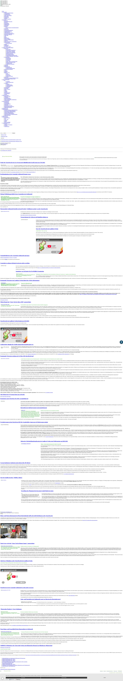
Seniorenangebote (7, 100)
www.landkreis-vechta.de (49, 392)
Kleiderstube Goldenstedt (8, 34)
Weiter (13, 669)
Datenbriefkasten (6, 24)
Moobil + (5, 37)
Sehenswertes (6, 48)
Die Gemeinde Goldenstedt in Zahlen (8, 662)
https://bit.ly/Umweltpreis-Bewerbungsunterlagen (89, 520)
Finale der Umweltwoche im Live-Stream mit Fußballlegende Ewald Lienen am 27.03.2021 (22, 162)
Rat (4, 80)
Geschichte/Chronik (7, 14)
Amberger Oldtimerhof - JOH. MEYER (12, 56)
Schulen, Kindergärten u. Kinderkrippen (10, 41)
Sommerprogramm (7, 42)
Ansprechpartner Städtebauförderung (9, 111)
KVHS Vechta (8, 75)
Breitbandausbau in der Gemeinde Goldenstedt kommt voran (15, 174)
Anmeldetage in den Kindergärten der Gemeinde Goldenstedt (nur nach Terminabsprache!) (16, 665)
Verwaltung (6, 83)
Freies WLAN (6, 29)
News (5, 118)
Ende (14, 669)
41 (10, 669)
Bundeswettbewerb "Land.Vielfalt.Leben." (8, 666)
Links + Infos (6, 119)
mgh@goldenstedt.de (71, 595)
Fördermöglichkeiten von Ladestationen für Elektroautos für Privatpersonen (13, 658)
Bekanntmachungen (7, 92)
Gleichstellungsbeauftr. (9, 85)
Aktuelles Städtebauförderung (8, 112)
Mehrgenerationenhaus (7, 98)
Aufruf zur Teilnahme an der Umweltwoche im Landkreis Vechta (16, 560)
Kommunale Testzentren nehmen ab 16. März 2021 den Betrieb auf (16, 356)
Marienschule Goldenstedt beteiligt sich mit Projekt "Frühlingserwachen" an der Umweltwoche (24, 209)
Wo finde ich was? (5, 108)
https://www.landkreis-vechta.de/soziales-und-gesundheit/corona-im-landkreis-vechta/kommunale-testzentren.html (98, 294)
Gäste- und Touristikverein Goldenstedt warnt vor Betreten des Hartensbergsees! (41, 599)
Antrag (30, 484)
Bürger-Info (6, 20)
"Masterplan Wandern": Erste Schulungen (11, 609)
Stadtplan (5, 44)
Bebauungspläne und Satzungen (9, 106)
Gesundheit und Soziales (8, 31)
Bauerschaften (6, 16)
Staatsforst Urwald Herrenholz (10, 52)
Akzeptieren (64, 677)
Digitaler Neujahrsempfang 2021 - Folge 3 (8, 660)
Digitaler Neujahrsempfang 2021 (7, 663)
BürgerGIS (6, 22)
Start (3, 11)
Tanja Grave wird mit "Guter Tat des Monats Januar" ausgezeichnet (17, 543)
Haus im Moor (8, 49)
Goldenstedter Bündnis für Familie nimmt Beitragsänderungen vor (16, 344)
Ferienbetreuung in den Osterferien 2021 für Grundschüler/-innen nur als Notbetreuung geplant (24, 422)
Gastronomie (6, 65)
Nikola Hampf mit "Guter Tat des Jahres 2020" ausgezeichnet (15, 302)
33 (4, 669)
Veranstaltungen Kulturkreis (8, 69)
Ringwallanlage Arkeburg (10, 54)
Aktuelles (5, 123)
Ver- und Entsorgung (7, 46)
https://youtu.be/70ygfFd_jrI (31, 172)
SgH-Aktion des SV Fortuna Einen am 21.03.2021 (12, 394)
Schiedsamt (6, 40)
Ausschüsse (8, 81)
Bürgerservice (4, 19)
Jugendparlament (6, 87)
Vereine (5, 70)
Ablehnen (23, 677)
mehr (105, 677)
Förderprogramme (7, 117)
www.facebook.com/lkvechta (15, 172)
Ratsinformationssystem (9, 82)
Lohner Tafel (6, 35)
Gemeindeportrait (7, 13)
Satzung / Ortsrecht (7, 89)
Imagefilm (5, 18)
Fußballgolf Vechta (9, 63)
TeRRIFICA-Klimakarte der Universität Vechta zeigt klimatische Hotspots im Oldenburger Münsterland (26, 645)
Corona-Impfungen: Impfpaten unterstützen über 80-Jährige (15, 462)
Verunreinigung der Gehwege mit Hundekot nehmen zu (34, 217)
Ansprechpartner (6, 126)
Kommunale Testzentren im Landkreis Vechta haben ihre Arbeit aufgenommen (19, 280)
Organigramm (8, 86)
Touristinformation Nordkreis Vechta (9, 78)
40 (9, 669)
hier (6, 259)
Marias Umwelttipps (7, 122)
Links (5, 36)
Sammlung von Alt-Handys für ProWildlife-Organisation (30, 271)
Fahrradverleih (8, 59)
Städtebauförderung (5, 109)
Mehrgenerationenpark (9, 53)
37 (7, 669)
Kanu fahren (8, 60)
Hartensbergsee (8, 58)
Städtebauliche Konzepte (8, 107)
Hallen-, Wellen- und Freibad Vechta (11, 61)
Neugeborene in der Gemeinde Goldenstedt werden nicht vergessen (16, 587)
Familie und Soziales (5, 95)
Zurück (3, 669)
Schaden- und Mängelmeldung (9, 39)
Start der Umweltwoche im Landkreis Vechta (47, 228)
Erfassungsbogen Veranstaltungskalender (12, 27)
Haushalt (5, 94)
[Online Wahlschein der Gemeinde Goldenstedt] (4, 136)
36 (6, 669)
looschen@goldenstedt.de (49, 436)
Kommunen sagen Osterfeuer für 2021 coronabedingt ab (14, 398)
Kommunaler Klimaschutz (8, 105)
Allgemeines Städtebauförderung (9, 113)
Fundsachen (6, 28)
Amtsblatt (5, 91)
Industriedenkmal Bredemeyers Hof (11, 55)
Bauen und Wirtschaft (5, 101)
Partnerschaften (6, 17)
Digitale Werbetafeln (7, 115)
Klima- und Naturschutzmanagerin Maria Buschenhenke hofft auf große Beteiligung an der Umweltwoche (26, 515)
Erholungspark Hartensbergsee (10, 50)
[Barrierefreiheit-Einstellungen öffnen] (121, 342)
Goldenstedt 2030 (5, 116)
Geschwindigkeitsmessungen (8, 30)
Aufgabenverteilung (9, 84)
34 (5, 669)
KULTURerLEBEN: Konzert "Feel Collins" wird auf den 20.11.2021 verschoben (14, 661)
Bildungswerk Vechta (9, 76)
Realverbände (6, 88)
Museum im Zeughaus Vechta (10, 62)
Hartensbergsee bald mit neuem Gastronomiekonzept (34, 407)
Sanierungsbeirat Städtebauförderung (9, 110)
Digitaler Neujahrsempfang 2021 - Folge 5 (8, 659)
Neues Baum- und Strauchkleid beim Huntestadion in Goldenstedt (16, 629)
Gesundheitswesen (7, 97)
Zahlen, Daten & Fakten (8, 15)
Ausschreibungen (7, 93)
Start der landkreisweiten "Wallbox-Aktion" (11, 477)
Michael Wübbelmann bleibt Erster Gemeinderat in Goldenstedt (16, 194)
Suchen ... (1, 133)
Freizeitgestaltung (7, 57)
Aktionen (5, 120)
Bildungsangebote (7, 72)
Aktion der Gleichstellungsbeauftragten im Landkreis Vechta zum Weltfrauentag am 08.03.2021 (44, 441)
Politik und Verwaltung (5, 79)
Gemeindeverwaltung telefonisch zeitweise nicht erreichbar (15, 263)
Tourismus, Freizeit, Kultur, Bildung (7, 47)
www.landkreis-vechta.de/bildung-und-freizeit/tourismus (19, 625)
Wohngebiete (6, 104)
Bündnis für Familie (7, 96)
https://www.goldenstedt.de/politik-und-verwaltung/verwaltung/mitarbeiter (49, 267)
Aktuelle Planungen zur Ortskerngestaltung (10, 114)
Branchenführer (6, 23)
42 (11, 669)
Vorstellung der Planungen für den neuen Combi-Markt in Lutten (37, 490)
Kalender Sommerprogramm (10, 68)
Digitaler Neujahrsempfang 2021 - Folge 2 (8, 664)
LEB (7, 73)
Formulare (5, 26)
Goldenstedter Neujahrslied (8, 32)
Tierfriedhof (6, 45)
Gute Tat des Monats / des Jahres (9, 33)
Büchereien (8, 74)
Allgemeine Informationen (8, 124)
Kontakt (5, 121)
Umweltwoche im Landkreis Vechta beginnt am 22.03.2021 (14, 321)
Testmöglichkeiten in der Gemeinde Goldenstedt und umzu (14, 255)
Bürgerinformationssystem (8, 21)
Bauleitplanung (6, 102)
